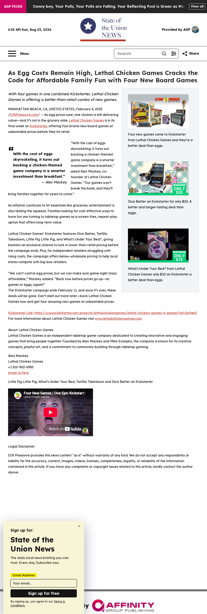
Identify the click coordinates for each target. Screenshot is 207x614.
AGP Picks (13, 6)
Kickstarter (38, 126)
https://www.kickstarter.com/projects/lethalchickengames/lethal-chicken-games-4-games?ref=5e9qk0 (115, 313)
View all (197, 6)
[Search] (164, 53)
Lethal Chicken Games (86, 120)
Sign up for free (43, 593)
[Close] (79, 526)
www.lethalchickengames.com (118, 319)
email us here (18, 373)
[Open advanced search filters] (173, 53)
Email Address (24, 575)
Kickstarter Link (20, 313)
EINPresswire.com (24, 115)
